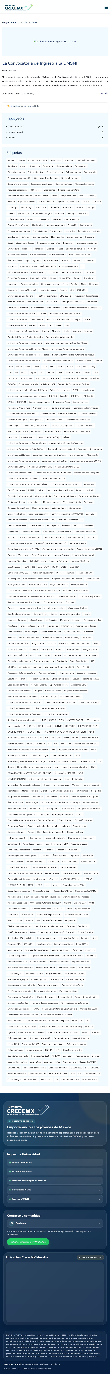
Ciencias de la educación (76, 914)
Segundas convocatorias (19, 891)
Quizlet (96, 643)
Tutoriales (88, 631)
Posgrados (96, 790)
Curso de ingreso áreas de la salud (63, 1032)
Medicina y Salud (89, 1079)
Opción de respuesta (17, 932)
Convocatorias (37, 307)
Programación (38, 643)
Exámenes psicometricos (19, 849)
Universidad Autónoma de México (66, 484)
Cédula (75, 678)
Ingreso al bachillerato (55, 838)
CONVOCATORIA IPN (88, 726)
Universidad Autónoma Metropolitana (25, 343)
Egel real (75, 855)
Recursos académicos (17, 190)
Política (31, 832)
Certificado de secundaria (19, 991)
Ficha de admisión (55, 172)
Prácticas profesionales (30, 537)
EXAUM (92, 195)
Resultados (92, 301)
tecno (47, 885)
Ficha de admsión (66, 673)
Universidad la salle (67, 761)
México (66, 437)
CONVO (58, 726)
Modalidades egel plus (18, 979)
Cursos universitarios (86, 673)
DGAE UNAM (84, 967)
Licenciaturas (88, 390)
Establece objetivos (16, 514)
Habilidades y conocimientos (36, 425)
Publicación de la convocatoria (21, 673)
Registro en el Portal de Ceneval (67, 578)
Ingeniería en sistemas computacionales (42, 896)
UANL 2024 (13, 437)
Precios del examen (46, 997)
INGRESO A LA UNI (16, 885)
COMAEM (21, 402)
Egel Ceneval (14, 567)
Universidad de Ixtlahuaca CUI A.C (85, 461)
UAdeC (32, 325)
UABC (36, 1009)
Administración (36, 620)
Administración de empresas (76, 896)
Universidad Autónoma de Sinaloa (23, 461)
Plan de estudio (71, 219)
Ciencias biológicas (29, 284)
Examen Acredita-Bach (72, 985)
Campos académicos (77, 608)
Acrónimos (77, 950)
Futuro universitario (85, 490)
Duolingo (34, 649)
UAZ (85, 366)
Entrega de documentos (73, 301)
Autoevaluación (36, 525)
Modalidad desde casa (41, 908)
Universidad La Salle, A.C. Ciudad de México (27, 484)
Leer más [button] (104, 93)
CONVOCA (70, 726)
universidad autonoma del (86, 743)
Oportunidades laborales (19, 614)
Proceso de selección (17, 254)
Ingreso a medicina (26, 201)
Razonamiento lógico (42, 213)
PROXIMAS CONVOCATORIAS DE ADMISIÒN (65, 732)
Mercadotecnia (27, 914)
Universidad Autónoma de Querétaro (49, 455)
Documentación (92, 578)
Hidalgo (66, 331)
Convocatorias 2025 (40, 1056)
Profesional (89, 484)
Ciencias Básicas (80, 402)
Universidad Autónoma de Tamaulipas (63, 319)
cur (9, 726)
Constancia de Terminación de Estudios (38, 266)
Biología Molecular (38, 561)
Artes (65, 284)
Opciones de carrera (30, 531)
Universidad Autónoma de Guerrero (68, 349)
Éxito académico (15, 260)
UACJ (95, 372)
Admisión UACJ (48, 384)
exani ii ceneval (52, 873)
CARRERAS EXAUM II (70, 879)
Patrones (71, 926)
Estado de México (16, 337)
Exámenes (56, 219)
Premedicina (36, 431)
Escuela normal (91, 873)
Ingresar (11, 1032)
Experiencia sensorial (59, 961)
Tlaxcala (56, 331)
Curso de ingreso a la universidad (23, 1079)
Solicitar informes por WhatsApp (28, 1241)
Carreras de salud (46, 201)
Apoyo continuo (88, 861)
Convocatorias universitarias (36, 578)
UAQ (93, 366)
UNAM (53, 278)
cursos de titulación (74, 779)
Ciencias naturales (16, 832)
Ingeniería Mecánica (80, 561)
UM (56, 1079)
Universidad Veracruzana (19, 708)
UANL (59, 325)
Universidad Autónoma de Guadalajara (53, 472)
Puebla (45, 331)
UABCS (69, 372)
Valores (76, 525)
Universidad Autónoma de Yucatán (49, 708)
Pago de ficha (52, 301)
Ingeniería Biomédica (17, 561)
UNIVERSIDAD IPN (16, 732)
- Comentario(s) (27, 93)
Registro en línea (35, 301)
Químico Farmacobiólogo (49, 437)
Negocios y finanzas (17, 620)
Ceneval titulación (92, 785)
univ (53, 749)
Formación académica (44, 661)
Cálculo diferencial (85, 425)
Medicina (80, 207)
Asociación (91, 955)
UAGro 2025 (76, 1067)
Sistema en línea (64, 166)
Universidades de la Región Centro (23, 331)
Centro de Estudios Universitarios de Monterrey (60, 1026)
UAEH (10, 366)
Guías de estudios (16, 219)
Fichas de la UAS (85, 572)
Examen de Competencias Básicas (73, 384)
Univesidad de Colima (68, 938)
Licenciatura (89, 260)
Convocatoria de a (68, 867)
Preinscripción (14, 578)
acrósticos (90, 950)
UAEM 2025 (35, 1062)
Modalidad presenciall (18, 908)
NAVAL (85, 1032)
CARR (41, 726)
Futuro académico (38, 254)
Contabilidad (51, 620)
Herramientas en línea (51, 631)
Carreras (25, 237)
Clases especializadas (18, 1003)
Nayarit (67, 903)
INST (39, 732)
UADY (24, 372)
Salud (10, 243)
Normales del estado (71, 873)
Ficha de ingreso (73, 172)
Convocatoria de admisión (19, 178)
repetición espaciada (17, 955)
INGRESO (88, 879)
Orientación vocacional (84, 531)
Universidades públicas (70, 696)
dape (56, 767)
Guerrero (77, 331)
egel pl (56, 885)
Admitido (30, 938)
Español (74, 284)
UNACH (50, 372)
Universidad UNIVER (17, 466)
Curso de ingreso (15, 973)
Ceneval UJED (35, 808)
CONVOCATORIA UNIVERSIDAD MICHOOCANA (29, 773)
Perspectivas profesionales (20, 195)
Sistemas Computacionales (49, 914)
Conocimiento (43, 219)
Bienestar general (40, 508)
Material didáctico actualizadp (44, 1003)
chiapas (46, 785)
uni (70, 743)
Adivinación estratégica (40, 932)
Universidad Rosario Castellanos (58, 360)
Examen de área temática (86, 997)
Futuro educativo (35, 172)
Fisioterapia (13, 207)
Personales (38, 796)
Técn (72, 1073)
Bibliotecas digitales (73, 655)
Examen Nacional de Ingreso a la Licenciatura (49, 826)
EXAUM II (67, 590)
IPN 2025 (49, 1050)
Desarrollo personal (70, 178)
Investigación (53, 525)
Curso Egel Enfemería (17, 278)
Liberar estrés (75, 508)
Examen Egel (32, 802)
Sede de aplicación (70, 1079)
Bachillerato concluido (18, 1056)
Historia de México (47, 290)
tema (66, 737)
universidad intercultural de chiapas (24, 785)
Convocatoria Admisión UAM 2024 (67, 514)
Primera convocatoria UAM (42, 519)
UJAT (41, 372)
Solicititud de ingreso (17, 1062)
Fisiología (71, 213)
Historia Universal (28, 290)
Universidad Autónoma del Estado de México (28, 349)
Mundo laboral (15, 132)
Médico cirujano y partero (19, 690)
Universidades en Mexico (19, 867)
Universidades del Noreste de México (80, 307)
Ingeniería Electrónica (17, 903)
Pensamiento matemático (68, 849)
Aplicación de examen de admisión (51, 543)
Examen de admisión (75, 248)
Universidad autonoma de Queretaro (34, 767)
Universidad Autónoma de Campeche (66, 443)
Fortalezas (88, 525)
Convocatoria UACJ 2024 (47, 378)
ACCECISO (88, 396)
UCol (10, 372)
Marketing (64, 620)
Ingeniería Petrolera (58, 561)
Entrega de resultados (75, 973)
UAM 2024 (91, 514)
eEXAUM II (53, 879)
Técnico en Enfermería (18, 272)
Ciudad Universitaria (68, 266)
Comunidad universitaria (89, 231)
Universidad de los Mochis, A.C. (84, 455)
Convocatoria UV (92, 1073)
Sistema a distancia (67, 413)
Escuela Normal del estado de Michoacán (26, 879)
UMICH (93, 767)
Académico (35, 166)
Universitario (13, 248)
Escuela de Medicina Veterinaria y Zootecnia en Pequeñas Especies (38, 1020)
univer (75, 737)
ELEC (49, 726)
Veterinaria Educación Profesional (56, 1014)
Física (83, 284)
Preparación (87, 855)
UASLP (87, 319)
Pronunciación (73, 649)
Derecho (42, 626)
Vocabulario (46, 649)
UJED (51, 325)
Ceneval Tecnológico (35, 861)
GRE (39, 655)
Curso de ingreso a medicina (31, 1032)
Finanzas (76, 620)
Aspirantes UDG (78, 684)
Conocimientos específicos (78, 419)
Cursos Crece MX (85, 932)
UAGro (19, 366)
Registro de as (82, 1056)
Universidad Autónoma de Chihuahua (25, 702)
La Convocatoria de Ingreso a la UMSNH (40, 63)
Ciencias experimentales (45, 991)
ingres (64, 767)
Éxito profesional (15, 802)
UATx (44, 366)
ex (41, 737)
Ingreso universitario (55, 225)
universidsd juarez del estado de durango (26, 761)
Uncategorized (15, 126)
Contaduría (13, 914)
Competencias (79, 826)
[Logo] (19, 7)
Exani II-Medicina (53, 844)
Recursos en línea (72, 631)
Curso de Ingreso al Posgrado (84, 796)
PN (24, 726)
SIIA (79, 1073)
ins (49, 743)
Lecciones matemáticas (18, 643)
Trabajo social (36, 419)
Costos (23, 166)
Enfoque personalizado (62, 814)
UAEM (36, 366)
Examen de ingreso (60, 950)
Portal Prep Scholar (40, 555)
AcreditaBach (92, 655)
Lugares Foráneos (55, 248)
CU (82, 266)
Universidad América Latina (20, 472)
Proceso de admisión (37, 160)
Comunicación (65, 820)
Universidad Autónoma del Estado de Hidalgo (28, 354)
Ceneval (76, 260)
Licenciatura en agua (17, 419)
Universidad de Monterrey (56, 714)
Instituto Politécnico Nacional (61, 449)
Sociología (53, 626)
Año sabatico (57, 979)
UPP (66, 844)
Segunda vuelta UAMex (86, 891)
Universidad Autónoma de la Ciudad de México (66, 343)
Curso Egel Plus (52, 808)
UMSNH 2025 (14, 1067)
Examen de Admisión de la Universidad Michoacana (31, 596)
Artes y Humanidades (70, 614)
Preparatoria (74, 838)
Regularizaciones (34, 1050)
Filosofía (63, 290)
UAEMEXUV (43, 567)
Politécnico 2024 (83, 360)
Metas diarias (34, 502)
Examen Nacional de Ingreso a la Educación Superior (32, 820)
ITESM (26, 567)
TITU (61, 720)
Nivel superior (27, 378)
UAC (80, 773)
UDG (72, 290)
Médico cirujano (15, 920)
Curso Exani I (89, 838)
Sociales (64, 796)
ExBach (42, 325)
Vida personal (25, 496)
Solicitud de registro (72, 1050)
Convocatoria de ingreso (19, 231)
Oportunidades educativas (46, 178)
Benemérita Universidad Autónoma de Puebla (73, 354)
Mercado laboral (75, 537)
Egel (27, 260)
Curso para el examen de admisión (58, 549)
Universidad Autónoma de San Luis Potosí (27, 313)
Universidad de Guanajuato (86, 472)
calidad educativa (16, 743)
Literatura (93, 284)
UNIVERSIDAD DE (75, 720)
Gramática (59, 649)
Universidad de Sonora (89, 702)
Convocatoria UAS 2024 (19, 572)
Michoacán (39, 248)
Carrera (85, 201)
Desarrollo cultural (87, 413)
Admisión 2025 (14, 944)
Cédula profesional (16, 678)
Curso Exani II (14, 844)
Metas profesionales (84, 184)
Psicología (12, 626)
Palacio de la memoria (73, 955)
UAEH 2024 (91, 537)
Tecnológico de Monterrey (90, 449)
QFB (38, 920)
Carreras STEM (40, 614)
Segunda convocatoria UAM (70, 519)
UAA (78, 366)
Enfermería (54, 207)
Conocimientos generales (48, 243)
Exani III (44, 790)
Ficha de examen (78, 543)
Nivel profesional (79, 584)
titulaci (35, 790)
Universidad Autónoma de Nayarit (60, 702)
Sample (11, 160)
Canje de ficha (69, 1062)
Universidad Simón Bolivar (53, 478)
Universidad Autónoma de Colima (23, 478)
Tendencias (83, 926)
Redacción (49, 849)
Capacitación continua (18, 684)
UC (81, 1020)
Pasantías (12, 537)
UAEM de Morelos (52, 1062)
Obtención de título (60, 678)
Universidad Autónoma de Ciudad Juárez (80, 378)
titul (99, 761)
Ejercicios (12, 637)
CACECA (64, 396)
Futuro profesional (57, 254)
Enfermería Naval (53, 431)
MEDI (30, 885)
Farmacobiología (27, 626)
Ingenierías (12, 284)
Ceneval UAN (80, 903)
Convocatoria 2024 (41, 891)
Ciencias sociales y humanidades (23, 413)
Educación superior (16, 172)
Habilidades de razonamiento (50, 832)
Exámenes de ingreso (17, 1038)
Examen (11, 201)
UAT (67, 325)
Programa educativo (59, 584)
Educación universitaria (68, 190)
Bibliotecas (36, 190)
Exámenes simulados (76, 1044)
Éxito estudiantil (15, 631)
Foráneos (26, 248)
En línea (95, 1056)
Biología (91, 207)
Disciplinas (44, 855)
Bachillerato (89, 278)
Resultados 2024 (15, 938)
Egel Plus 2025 (92, 1067)
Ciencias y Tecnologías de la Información (51, 408)
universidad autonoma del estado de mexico (28, 749)
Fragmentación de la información (44, 955)
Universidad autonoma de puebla (73, 749)
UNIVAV (56, 1056)
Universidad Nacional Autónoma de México (27, 390)
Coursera (52, 643)
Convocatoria (90, 172)
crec (59, 737)
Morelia (17, 726)
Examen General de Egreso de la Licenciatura (28, 814)
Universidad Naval (54, 419)
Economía (70, 602)
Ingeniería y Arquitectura (19, 408)
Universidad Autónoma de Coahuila (65, 313)
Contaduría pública (48, 696)
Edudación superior (83, 820)
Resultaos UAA (44, 944)
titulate (11, 767)
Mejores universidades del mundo (74, 643)
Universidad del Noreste (19, 455)
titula (77, 755)
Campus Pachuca (75, 832)
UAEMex (98, 360)
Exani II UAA (82, 944)
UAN (91, 903)
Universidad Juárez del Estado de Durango (60, 802)
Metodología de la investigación (22, 855)
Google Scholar (90, 649)
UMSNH (21, 160)
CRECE (31, 732)
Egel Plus (37, 260)
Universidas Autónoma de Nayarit (45, 903)
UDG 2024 (82, 290)
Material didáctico (80, 1038)
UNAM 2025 (13, 1044)
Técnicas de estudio (71, 502)
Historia (86, 614)
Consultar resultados (63, 944)
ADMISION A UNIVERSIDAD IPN (22, 737)
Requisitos (12, 166)
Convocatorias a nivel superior (60, 337)
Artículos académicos (17, 655)
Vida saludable (59, 508)
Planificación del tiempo (65, 496)
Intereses (66, 525)
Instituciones (86, 225)
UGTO (64, 567)
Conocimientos (81, 590)
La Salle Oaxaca (87, 761)
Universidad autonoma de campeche (45, 779)
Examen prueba (15, 950)
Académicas (51, 796)
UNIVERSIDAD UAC (16, 779)
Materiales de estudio (29, 637)
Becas (54, 195)
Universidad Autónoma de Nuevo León (25, 319)
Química (11, 213)
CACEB (11, 402)
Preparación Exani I (16, 826)
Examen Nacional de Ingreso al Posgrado (69, 790)
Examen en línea (90, 802)
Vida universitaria (43, 496)
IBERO (55, 567)
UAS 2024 (74, 567)
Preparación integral (75, 979)
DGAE (75, 390)
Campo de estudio (63, 184)
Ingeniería (89, 237)
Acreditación (68, 808)
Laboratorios (49, 190)
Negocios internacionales (75, 690)
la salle (52, 761)
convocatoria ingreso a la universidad (25, 873)
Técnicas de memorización (37, 950)
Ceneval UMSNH (15, 861)
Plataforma (87, 637)
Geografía (12, 290)
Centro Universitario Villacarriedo (23, 1014)
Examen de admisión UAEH (89, 549)
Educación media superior (19, 661)
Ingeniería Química (61, 555)
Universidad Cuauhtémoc (19, 1009)
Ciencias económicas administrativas (24, 608)
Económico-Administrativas (86, 408)
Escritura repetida (38, 961)
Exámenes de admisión (40, 1038)
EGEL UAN (59, 908)
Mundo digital (31, 631)
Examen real (36, 838)
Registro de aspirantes (46, 296)
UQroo (33, 372)
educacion (40, 743)
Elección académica (25, 243)
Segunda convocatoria (18, 307)
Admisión (92, 248)
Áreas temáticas (60, 855)
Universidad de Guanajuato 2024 (59, 667)
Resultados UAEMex (63, 891)
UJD (87, 1020)
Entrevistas (68, 243)
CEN (88, 720)
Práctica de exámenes (52, 637)
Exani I (79, 814)
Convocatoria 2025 (30, 1044)
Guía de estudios (15, 1050)
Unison (87, 372)
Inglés (37, 602)
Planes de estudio (47, 673)
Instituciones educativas (30, 667)
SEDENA (96, 1032)
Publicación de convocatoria (77, 431)
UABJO (60, 372)
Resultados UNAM (66, 967)
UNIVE (32, 726)
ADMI (91, 732)
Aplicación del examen (43, 572)
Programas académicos (41, 184)
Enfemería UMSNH (38, 278)
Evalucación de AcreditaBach (21, 997)
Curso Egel (53, 272)
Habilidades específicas (89, 596)
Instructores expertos (17, 838)
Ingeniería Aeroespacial (83, 555)
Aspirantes (70, 231)
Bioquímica (83, 213)
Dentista (29, 920)
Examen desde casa (17, 808)
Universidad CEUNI (88, 1009)
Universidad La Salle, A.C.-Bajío (22, 1026)
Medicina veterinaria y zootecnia (22, 696)
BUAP (52, 366)
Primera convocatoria (28, 384)
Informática (66, 626)
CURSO (52, 720)
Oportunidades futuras (54, 537)
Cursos (30, 219)
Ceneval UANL (28, 437)
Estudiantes (13, 237)
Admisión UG (83, 667)
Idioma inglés (13, 425)
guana (96, 720)
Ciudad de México (35, 337)
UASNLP (89, 1026)
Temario (77, 278)
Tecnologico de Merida (18, 790)
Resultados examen (46, 938)
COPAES (53, 396)
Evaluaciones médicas (87, 243)
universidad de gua (89, 737)
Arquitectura (67, 207)
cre (52, 737)
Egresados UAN (82, 908)
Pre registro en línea (17, 584)
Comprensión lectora (53, 602)
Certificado (62, 661)
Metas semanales (51, 502)
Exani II (11, 137)
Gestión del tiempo (16, 502)
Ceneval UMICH (38, 272)
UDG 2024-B (65, 296)
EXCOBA (12, 384)
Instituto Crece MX (16, 301)
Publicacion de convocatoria (20, 967)
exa (46, 737)
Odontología (27, 207)
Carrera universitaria (17, 525)
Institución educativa (86, 160)
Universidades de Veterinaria (74, 1003)
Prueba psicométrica (17, 325)
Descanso (88, 502)
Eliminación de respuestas (19, 926)
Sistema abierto (48, 413)
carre (63, 743)
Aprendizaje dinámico (32, 844)
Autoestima (53, 861)
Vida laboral (48, 531)
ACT (32, 655)
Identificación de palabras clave (49, 926)
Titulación (90, 272)
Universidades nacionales (45, 867)
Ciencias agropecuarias (39, 402)
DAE (58, 1050)
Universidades (53, 307)
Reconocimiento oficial (38, 678)
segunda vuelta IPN (81, 961)
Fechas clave (56, 231)
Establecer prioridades (89, 496)
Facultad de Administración (47, 590)
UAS (78, 372)
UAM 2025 (67, 1056)
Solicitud (41, 490)
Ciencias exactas (74, 237)
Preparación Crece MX (64, 932)
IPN (33, 567)
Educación (72, 225)
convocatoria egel (40, 755)
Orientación (48, 166)
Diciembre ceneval (34, 973)
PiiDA (69, 908)
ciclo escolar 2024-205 (64, 773)
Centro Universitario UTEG (67, 466)
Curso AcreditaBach (79, 661)
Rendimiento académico (18, 508)
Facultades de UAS (38, 584)
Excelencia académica (39, 514)
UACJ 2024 (12, 378)
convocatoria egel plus (61, 755)
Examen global (65, 997)
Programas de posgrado (18, 796)
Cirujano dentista (53, 690)
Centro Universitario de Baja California (59, 1009)
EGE (44, 720)
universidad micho (78, 767)
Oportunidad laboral (59, 684)
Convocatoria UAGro (58, 1067)
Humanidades (57, 237)
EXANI (31, 490)
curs (56, 743)
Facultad (85, 938)
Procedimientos (40, 231)
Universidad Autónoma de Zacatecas (24, 714)
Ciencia (54, 614)
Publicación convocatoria (34, 1067)
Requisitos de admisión (79, 254)
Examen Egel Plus (39, 979)
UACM (61, 366)
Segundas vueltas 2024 (73, 885)
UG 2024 (12, 667)
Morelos (88, 331)
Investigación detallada (54, 608)
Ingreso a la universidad (68, 201)
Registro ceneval (53, 973)
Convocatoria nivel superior (20, 543)
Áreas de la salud (79, 844)
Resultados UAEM (87, 1062)
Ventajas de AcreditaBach (89, 808)
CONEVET (75, 396)
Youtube (57, 655)
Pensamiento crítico (92, 620)
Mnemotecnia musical (17, 961)
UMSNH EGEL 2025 (58, 1073)
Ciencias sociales (40, 237)
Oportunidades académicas (60, 490)
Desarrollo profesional (18, 184)
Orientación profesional (18, 225)
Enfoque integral (61, 1038)
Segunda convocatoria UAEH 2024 (23, 549)
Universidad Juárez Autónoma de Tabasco (27, 396)
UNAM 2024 (64, 278)
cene (93, 749)
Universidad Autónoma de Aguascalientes (27, 443)
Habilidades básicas (67, 596)
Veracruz (76, 785)
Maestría (37, 849)
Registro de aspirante (17, 519)
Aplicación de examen (60, 390)
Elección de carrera (16, 490)
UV (16, 372)
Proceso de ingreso (65, 572)
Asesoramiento (64, 531)
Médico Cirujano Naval (18, 431)
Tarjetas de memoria (17, 649)
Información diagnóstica (62, 425)
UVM (74, 1020)
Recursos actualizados (48, 985)
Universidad (55, 160)
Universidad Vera (61, 785)
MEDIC (39, 885)
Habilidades (37, 225)
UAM (27, 366)
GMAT (47, 655)
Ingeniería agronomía (52, 920)
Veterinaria (41, 207)
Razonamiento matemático (20, 602)
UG (92, 661)
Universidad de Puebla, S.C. (54, 461)
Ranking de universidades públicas (23, 720)
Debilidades (13, 531)
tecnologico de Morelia (18, 755)
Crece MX (11, 70)
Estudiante (68, 160)
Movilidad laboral (39, 684)
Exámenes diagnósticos (52, 1044)
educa (29, 743)
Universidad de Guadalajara (20, 296)
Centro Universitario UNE (40, 466)
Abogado (38, 690)
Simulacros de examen (72, 272)
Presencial (12, 266)
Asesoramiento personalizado (21, 985)
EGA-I (70, 366)
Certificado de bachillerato (20, 590)
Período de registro (37, 1073)
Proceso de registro (68, 991)
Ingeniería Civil (14, 896)
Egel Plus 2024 (51, 260)
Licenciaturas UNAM (45, 967)
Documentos (80, 166)
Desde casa (46, 1079)
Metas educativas (70, 861)
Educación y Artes (61, 402)
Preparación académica (85, 626)
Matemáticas (24, 213)
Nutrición (97, 201)
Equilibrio (12, 496)
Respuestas (70, 920)
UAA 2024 (29, 944)
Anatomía (59, 213)
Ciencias (11, 555)
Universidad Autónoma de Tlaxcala (24, 360)
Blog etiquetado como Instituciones (19, 22)
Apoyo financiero (68, 195)
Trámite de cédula (90, 678)
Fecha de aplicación (17, 1073)
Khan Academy (72, 637)
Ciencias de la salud (50, 284)
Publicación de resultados (86, 296)
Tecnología (23, 555)
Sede (94, 938)
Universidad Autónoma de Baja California (26, 449)
